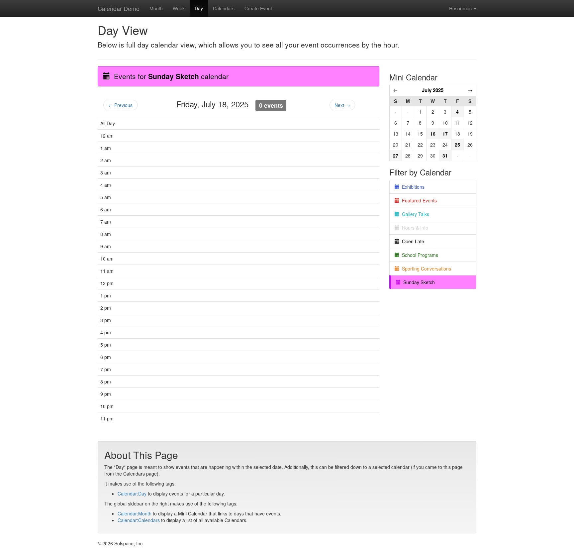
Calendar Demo (119, 8)
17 (445, 133)
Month (156, 8)
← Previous (120, 105)
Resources (461, 8)
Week (179, 8)
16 (432, 133)
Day (199, 8)
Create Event (258, 8)
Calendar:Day (132, 493)
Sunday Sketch (418, 282)
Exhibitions (412, 186)
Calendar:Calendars (139, 520)
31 (445, 155)
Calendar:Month (134, 513)
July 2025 (432, 90)
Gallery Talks (414, 214)
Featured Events (418, 200)
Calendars (224, 8)
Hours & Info (413, 227)
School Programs (418, 255)
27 (395, 155)
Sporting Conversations (425, 268)
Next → (342, 105)
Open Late (411, 241)
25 (457, 144)
